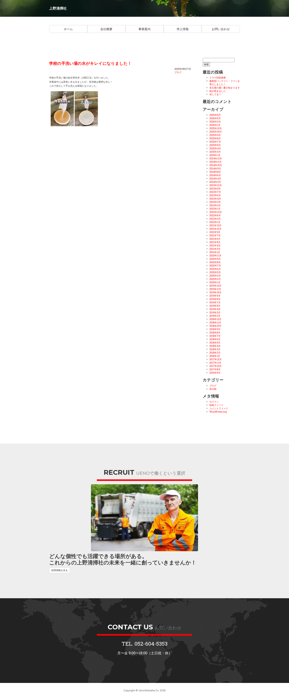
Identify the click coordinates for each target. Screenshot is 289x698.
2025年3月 (215, 151)
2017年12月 (215, 359)
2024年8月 (215, 171)
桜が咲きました (217, 91)
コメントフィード (218, 408)
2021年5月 (214, 242)
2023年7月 (215, 191)
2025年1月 (214, 155)
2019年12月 (215, 285)
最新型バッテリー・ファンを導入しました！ (224, 82)
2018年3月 (214, 349)
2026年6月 (215, 115)
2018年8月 (214, 332)
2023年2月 (215, 205)
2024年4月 (215, 178)
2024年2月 (215, 181)
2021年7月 (215, 235)
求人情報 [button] (183, 29)
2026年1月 (214, 125)
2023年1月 (214, 208)
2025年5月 (215, 145)
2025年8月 (215, 138)
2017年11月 (215, 362)
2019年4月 (215, 309)
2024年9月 (215, 168)
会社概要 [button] (106, 29)
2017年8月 (215, 369)
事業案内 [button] (144, 29)
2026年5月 (215, 118)
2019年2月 (214, 315)
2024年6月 (215, 175)
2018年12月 (215, 319)
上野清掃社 (58, 8)
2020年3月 (215, 275)
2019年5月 (214, 305)
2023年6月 (215, 195)
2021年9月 (214, 232)
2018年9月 (214, 329)
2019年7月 (215, 302)
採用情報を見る (59, 570)
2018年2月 (214, 352)
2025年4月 (215, 148)
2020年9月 (215, 258)
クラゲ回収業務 (217, 77)
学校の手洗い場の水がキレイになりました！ (90, 63)
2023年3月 (215, 202)
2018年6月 (214, 339)
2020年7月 (215, 265)
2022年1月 (214, 222)
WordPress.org (218, 411)
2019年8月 (214, 299)
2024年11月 (215, 161)
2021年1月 (214, 252)
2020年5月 (215, 272)
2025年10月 (215, 131)
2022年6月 (215, 215)
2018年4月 (215, 345)
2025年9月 (215, 135)
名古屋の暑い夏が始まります (224, 87)
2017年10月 (215, 366)
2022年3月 (215, 218)
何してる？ (215, 94)
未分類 (212, 389)
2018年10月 (215, 325)
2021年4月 (215, 245)
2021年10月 (215, 228)
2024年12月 (215, 158)
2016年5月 (214, 372)
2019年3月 (214, 312)
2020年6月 (215, 268)
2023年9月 (215, 188)
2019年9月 (214, 295)
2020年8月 (215, 262)
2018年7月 (215, 335)
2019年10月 (215, 292)
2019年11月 (215, 289)
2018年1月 (214, 356)
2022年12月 (215, 212)
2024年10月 (215, 165)
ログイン (214, 401)
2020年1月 (214, 282)
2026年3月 (215, 121)
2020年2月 (215, 279)
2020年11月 (215, 255)
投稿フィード (216, 405)
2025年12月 (215, 128)
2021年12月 (215, 225)
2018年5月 (214, 342)
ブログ (177, 72)
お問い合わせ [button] (221, 29)
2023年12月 (215, 185)
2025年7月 (215, 141)
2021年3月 (214, 248)
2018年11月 (215, 322)
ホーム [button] (68, 29)
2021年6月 (214, 238)
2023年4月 (215, 198)
